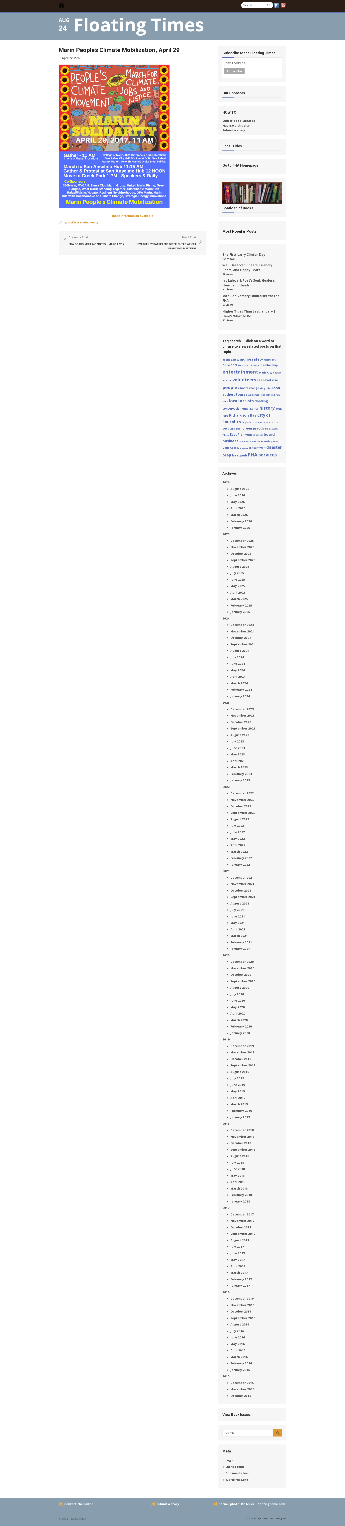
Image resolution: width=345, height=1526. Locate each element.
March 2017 (239, 1272)
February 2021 (241, 942)
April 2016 (237, 1350)
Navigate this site (236, 125)
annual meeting (262, 441)
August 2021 (239, 903)
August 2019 (239, 1072)
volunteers (244, 379)
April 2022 (237, 845)
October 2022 (240, 806)
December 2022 (242, 793)
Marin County (89, 222)
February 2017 (241, 1279)
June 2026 (237, 495)
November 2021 (242, 884)
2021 (226, 871)
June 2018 (237, 1169)
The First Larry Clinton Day (243, 254)
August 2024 (239, 651)
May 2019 (237, 1091)
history (267, 408)
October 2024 (240, 638)
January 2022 (240, 864)
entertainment (240, 371)
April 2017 (237, 1266)
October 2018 (240, 1143)
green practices (255, 428)
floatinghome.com (271, 1504)
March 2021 (239, 936)
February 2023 (241, 774)
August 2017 (239, 1240)
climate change (248, 388)
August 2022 (239, 819)
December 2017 (242, 1214)
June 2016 (237, 1337)
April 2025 (237, 592)
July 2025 (237, 573)
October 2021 (240, 890)
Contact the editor (78, 1504)
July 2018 (237, 1162)
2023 (226, 702)
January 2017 (240, 1285)
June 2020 (237, 1000)
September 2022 (242, 813)
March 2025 (239, 599)
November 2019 (242, 1052)
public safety (230, 359)
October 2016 (240, 1311)
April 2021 (237, 929)
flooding (261, 401)
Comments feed (237, 1473)
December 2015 (242, 1383)
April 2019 (237, 1098)
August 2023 (239, 735)
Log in (229, 1460)
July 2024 (237, 657)
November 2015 (242, 1389)
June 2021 (237, 916)
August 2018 (239, 1156)
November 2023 (242, 715)
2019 (226, 1039)
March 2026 (239, 515)
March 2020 (239, 1020)
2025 (226, 534)
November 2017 (242, 1221)
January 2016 (240, 1370)
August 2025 (239, 566)
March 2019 (239, 1104)
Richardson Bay (243, 415)
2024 (226, 618)
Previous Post (96, 240)
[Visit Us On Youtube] (283, 7)
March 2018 (239, 1188)
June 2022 (237, 832)
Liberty (254, 365)
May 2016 (237, 1344)
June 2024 (237, 664)
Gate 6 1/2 (229, 365)
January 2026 (240, 528)
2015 (226, 1376)
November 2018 (242, 1137)
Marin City (265, 372)
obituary (254, 447)
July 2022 (237, 826)
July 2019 (237, 1078)
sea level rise (267, 380)
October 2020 (240, 974)
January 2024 (240, 696)
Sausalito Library (270, 394)
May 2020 (237, 1007)
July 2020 (237, 994)
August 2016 (239, 1324)
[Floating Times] (63, 5)
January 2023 (240, 780)
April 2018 (237, 1182)
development (253, 394)
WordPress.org (236, 1480)
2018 (226, 1124)
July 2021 (237, 910)
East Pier (237, 434)
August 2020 (239, 987)
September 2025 (242, 560)
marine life (270, 359)
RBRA (225, 401)
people (229, 387)
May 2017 (237, 1260)
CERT (232, 428)
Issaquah (239, 455)
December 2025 (242, 541)
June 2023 (237, 748)
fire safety (254, 359)
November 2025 (242, 547)
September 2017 (242, 1234)
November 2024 (242, 631)
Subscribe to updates (238, 121)
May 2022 (237, 839)
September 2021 (242, 897)
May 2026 (237, 502)
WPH (262, 447)
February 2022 (241, 858)
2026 (226, 482)
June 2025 (237, 579)
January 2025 (240, 612)
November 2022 (242, 800)
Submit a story (233, 130)
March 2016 (239, 1357)
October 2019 (240, 1059)
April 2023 (237, 761)
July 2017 (237, 1247)
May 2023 (237, 754)
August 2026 (239, 489)
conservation (231, 408)
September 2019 (242, 1065)
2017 (226, 1208)
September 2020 (242, 981)
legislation (249, 422)
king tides (266, 388)
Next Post (166, 242)
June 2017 (237, 1253)
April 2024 (237, 676)
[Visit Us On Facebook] (276, 7)
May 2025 (237, 586)
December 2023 (242, 709)
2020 (226, 955)
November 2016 (242, 1305)
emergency (250, 408)
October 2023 (240, 722)
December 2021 (242, 877)
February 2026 (241, 521)
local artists (241, 400)
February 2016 (241, 1363)
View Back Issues (236, 1414)
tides (239, 428)
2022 (226, 787)
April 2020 (237, 1013)
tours (240, 394)
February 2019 (241, 1111)
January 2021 (240, 949)
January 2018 (240, 1201)
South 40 (263, 422)
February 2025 (241, 605)
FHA (242, 359)
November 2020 (242, 968)
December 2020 (242, 962)
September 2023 (242, 728)
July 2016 (237, 1331)
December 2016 (242, 1298)
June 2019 (237, 1085)
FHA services (262, 454)
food (275, 441)
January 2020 (240, 1033)
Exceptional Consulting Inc (270, 1518)
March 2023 (239, 767)
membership (269, 365)
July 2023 (237, 741)
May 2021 (237, 923)
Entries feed (234, 1467)
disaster (258, 434)
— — (132, 216)
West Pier (243, 365)
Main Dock (245, 441)
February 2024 (241, 689)
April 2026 (237, 508)
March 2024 (239, 683)
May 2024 (237, 670)
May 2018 (237, 1175)
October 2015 (240, 1396)
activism (73, 222)
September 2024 (242, 644)
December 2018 (242, 1130)
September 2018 (242, 1149)
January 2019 (240, 1117)
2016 (226, 1292)
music (248, 435)
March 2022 (239, 851)
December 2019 (242, 1046)
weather (244, 448)
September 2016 (242, 1318)
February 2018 (241, 1195)
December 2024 (242, 625)
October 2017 (240, 1227)
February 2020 (241, 1026)
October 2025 (240, 554)
